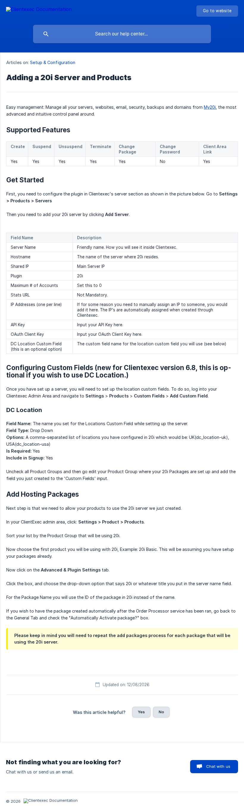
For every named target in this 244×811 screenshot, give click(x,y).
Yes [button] (141, 711)
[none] (39, 10)
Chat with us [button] (218, 766)
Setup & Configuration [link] (52, 62)
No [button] (161, 711)
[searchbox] (122, 34)
